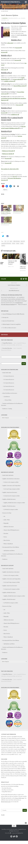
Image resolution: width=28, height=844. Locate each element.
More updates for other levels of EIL (10, 169)
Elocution (6, 533)
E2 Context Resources (9, 379)
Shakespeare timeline (7, 153)
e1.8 (5, 241)
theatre (17, 243)
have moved (19, 105)
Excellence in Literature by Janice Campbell (11, 2)
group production (17, 79)
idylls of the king (16, 241)
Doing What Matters (7, 343)
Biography (6, 523)
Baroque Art (5, 317)
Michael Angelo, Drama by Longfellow (11, 324)
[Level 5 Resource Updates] (18, 208)
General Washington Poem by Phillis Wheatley (13, 314)
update (22, 243)
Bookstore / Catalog (7, 408)
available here (14, 114)
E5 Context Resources (9, 389)
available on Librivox (9, 81)
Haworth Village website (19, 86)
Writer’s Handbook (8, 543)
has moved (17, 47)
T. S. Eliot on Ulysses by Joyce (9, 327)
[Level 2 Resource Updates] (6, 220)
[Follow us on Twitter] (23, 279)
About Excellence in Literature (9, 393)
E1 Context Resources (9, 376)
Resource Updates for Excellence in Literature (6, 212)
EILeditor (4, 18)
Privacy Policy (8, 400)
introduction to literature (6, 243)
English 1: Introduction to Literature (10, 478)
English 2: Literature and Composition (11, 485)
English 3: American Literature (9, 492)
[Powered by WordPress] (10, 833)
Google (3, 815)
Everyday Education (7, 348)
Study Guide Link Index (7, 475)
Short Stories (7, 540)
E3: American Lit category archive (12, 496)
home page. (4, 69)
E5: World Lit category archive (11, 509)
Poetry (5, 537)
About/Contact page (6, 801)
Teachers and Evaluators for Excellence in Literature (11, 404)
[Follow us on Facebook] (26, 279)
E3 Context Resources (9, 383)
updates (3, 245)
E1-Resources (4, 11)
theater (13, 243)
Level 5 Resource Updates (18, 211)
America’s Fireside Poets (8, 321)
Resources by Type (6, 513)
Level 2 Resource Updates (6, 223)
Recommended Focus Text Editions (10, 547)
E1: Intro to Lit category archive (11, 482)
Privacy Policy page (19, 798)
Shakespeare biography (8, 151)
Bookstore (4, 559)
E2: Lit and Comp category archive (12, 489)
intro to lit (23, 241)
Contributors (7, 396)
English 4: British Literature (9, 499)
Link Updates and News (9, 550)
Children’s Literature (9, 526)
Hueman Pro (20, 833)
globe (11, 241)
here (14, 176)
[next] (26, 263)
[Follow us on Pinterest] (21, 279)
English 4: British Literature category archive (14, 502)
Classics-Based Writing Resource (11, 530)
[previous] (1, 263)
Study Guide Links (6, 372)
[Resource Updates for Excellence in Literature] (6, 208)
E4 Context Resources (9, 386)
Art (4, 516)
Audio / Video (7, 520)
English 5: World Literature (8, 506)
